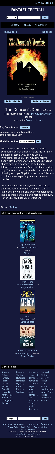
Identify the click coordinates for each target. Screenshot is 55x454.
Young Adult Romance (33, 406)
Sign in (39, 2)
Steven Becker (27, 356)
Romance (33, 372)
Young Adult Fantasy (7, 402)
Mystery (15, 24)
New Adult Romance (33, 392)
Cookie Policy (26, 427)
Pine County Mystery (41, 113)
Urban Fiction (44, 385)
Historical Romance (33, 376)
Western (20, 392)
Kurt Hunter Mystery (24, 353)
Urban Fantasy (5, 385)
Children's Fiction (46, 399)
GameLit (6, 389)
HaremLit (6, 392)
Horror (5, 380)
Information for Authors (40, 424)
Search (25, 127)
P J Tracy (28, 253)
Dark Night (27, 281)
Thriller (19, 375)
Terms (36, 427)
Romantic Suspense (33, 382)
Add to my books (41, 101)
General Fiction (45, 373)
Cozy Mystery (20, 388)
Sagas (31, 386)
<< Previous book (8, 31)
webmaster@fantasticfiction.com (27, 434)
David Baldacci (28, 321)
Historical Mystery (20, 382)
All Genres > (42, 24)
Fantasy (27, 24)
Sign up (49, 2)
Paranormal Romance (7, 396)
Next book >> (48, 31)
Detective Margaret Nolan (27, 247)
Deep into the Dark (27, 244)
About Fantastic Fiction (14, 424)
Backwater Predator (27, 350)
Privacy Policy (13, 427)
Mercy (27, 316)
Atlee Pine (24, 319)
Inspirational (47, 389)
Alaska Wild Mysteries (24, 285)
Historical (20, 377)
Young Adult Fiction (47, 393)
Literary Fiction (44, 379)
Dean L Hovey (34, 120)
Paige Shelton (27, 287)
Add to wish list (13, 101)
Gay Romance (33, 399)
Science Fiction (5, 373)
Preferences (32, 429)
